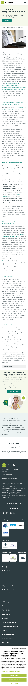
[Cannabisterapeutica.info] (22, 558)
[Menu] (24, 2)
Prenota (4, 606)
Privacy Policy (6, 643)
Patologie (5, 567)
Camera (4, 261)
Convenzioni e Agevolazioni (10, 626)
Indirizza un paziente (7, 602)
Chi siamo (5, 618)
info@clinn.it (14, 508)
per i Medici (5, 596)
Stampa (6, 20)
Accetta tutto (14, 675)
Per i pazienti (6, 571)
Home (3, 27)
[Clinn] (7, 2)
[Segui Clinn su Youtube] (11, 513)
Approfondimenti (11, 27)
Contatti (4, 630)
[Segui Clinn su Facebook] (3, 513)
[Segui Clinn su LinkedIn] (14, 513)
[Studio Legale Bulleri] (5, 545)
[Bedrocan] (20, 525)
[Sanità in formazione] (5, 558)
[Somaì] (5, 525)
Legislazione (20, 27)
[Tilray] (5, 532)
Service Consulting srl (6, 479)
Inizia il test (14, 391)
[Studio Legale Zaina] (13, 545)
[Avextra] (13, 525)
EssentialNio (6, 614)
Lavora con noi (6, 593)
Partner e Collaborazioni (9, 622)
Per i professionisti (8, 590)
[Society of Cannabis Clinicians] (13, 558)
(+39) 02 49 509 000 (15, 504)
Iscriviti (14, 447)
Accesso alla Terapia (7, 574)
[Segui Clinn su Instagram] (7, 513)
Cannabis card (5, 577)
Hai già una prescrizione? (8, 586)
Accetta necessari (14, 679)
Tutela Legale (5, 583)
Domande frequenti (8, 634)
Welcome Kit (5, 580)
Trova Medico (6, 610)
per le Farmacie (6, 599)
